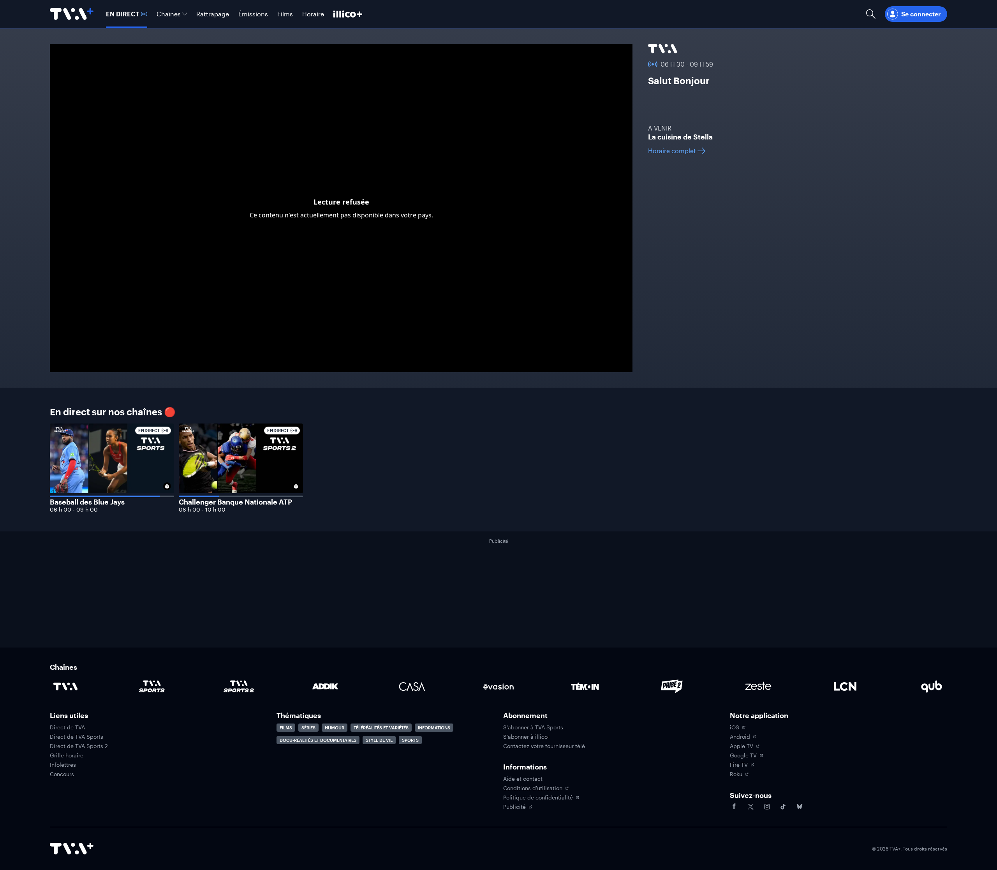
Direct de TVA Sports (76, 737)
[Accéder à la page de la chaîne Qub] (931, 686)
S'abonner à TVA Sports (533, 727)
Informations (434, 727)
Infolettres (63, 765)
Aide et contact (523, 779)
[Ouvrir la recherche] (870, 14)
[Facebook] (734, 806)
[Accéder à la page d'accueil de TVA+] (71, 848)
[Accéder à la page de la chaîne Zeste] (758, 686)
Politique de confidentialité (538, 797)
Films (286, 727)
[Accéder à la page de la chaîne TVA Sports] (151, 686)
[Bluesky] (799, 806)
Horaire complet (672, 150)
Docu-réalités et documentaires (318, 740)
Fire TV (739, 765)
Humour (334, 727)
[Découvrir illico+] (348, 14)
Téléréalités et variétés (381, 727)
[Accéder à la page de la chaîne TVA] (662, 48)
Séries (308, 727)
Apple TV (741, 746)
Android (740, 737)
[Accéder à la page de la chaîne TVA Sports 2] (238, 686)
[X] (750, 806)
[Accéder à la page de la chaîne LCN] (845, 686)
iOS (734, 727)
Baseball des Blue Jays (87, 502)
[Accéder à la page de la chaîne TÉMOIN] (585, 686)
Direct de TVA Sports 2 (79, 746)
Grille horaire (66, 755)
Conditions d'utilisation (532, 788)
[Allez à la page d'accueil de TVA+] (71, 14)
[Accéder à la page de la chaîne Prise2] (671, 686)
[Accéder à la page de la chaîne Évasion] (498, 686)
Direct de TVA (67, 727)
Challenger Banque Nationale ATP (235, 502)
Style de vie (379, 740)
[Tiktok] (783, 806)
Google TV (743, 755)
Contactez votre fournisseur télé (544, 746)
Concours (62, 774)
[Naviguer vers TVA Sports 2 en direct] (241, 468)
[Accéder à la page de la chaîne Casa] (412, 686)
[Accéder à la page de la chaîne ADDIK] (325, 686)
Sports (410, 740)
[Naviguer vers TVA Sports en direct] (112, 468)
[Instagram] (767, 806)
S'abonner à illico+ (526, 737)
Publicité (514, 807)
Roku (736, 774)
